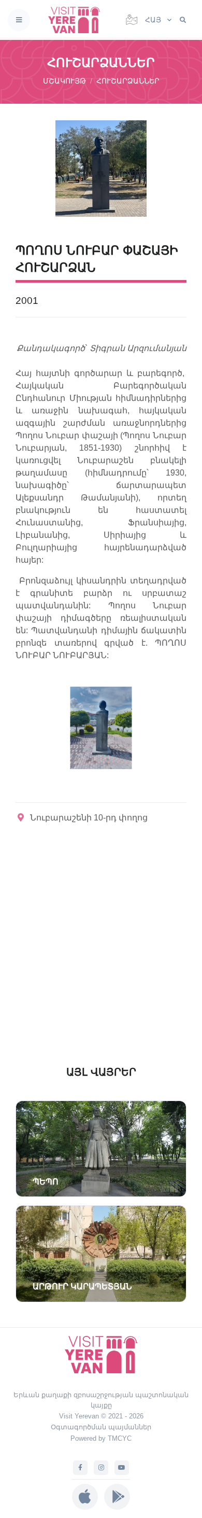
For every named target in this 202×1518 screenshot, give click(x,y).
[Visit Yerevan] (77, 20)
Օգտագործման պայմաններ (101, 1427)
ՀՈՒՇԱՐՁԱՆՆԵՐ (128, 81)
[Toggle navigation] (19, 20)
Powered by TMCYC (101, 1438)
